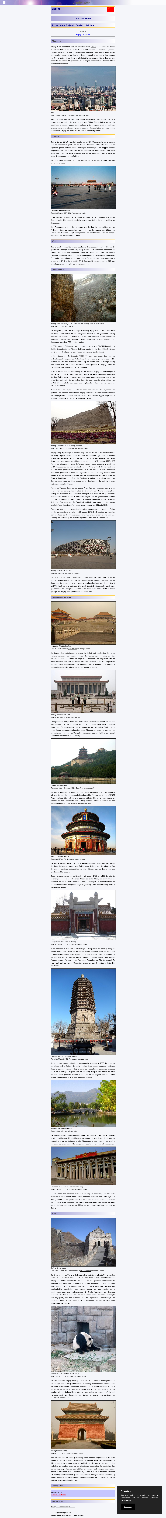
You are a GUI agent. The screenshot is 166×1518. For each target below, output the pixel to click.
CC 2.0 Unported (70, 115)
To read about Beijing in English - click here (73, 25)
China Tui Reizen (83, 18)
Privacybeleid (126, 1500)
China (93, 47)
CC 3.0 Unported (65, 573)
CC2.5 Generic (85, 1271)
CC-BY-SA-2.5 (67, 213)
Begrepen (128, 1507)
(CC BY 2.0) (72, 649)
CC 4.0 (60, 326)
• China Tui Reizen (58, 1495)
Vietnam (86, 352)
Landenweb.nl (83, 2)
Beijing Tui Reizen (83, 35)
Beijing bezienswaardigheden (63, 1507)
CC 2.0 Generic (69, 448)
